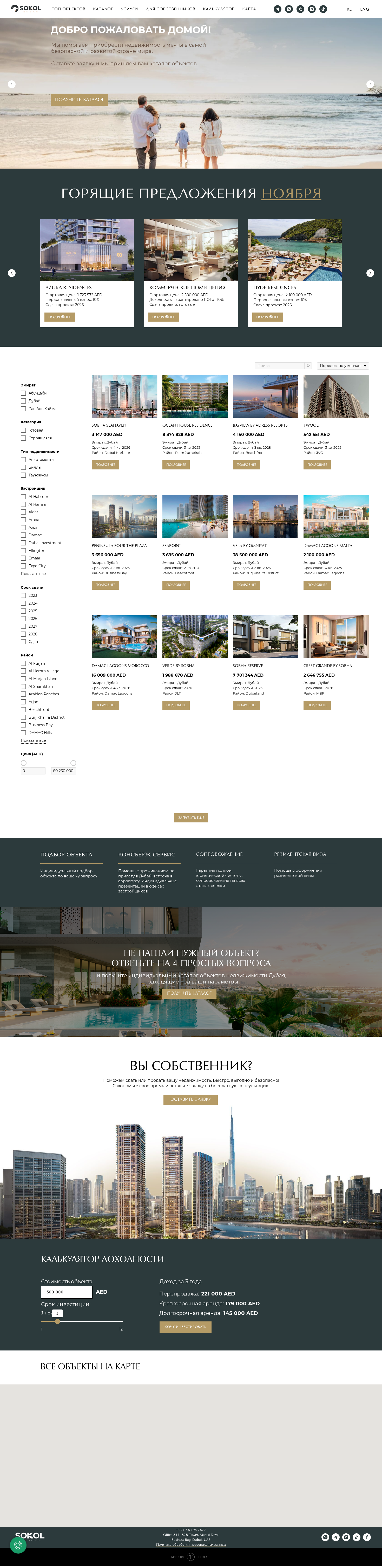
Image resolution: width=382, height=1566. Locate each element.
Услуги (129, 9)
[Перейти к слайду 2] (191, 161)
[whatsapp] (289, 9)
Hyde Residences (274, 287)
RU (349, 9)
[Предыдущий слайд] (12, 84)
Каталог (103, 9)
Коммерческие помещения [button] (187, 287)
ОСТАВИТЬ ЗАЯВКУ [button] (190, 1099)
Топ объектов (68, 9)
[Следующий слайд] (370, 84)
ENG (364, 9)
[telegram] (277, 9)
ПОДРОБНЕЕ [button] (318, 88)
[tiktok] (323, 9)
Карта (249, 9)
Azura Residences (68, 287)
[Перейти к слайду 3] (196, 161)
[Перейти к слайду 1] (186, 161)
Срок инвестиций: (65, 1304)
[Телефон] (300, 9)
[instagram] (312, 9)
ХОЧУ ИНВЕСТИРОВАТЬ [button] (185, 1327)
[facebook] (367, 1539)
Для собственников (170, 9)
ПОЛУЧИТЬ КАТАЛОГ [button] (189, 993)
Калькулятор (218, 9)
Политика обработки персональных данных (191, 1545)
